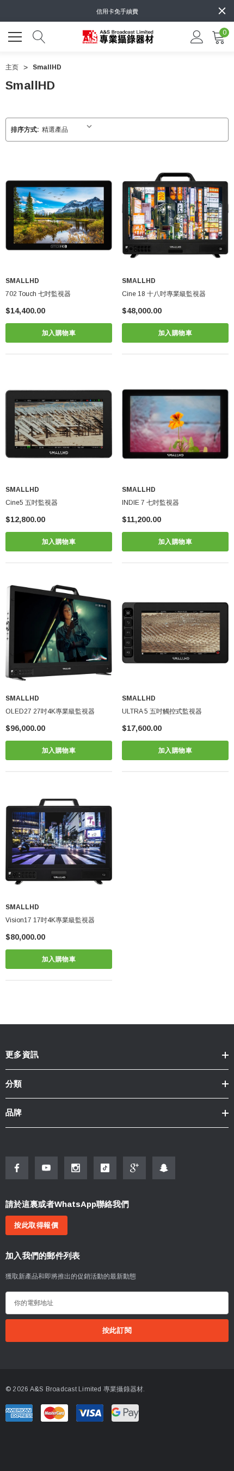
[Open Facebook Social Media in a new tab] (16, 1168)
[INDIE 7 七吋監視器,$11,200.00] (175, 424)
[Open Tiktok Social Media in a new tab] (105, 1168)
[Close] (222, 10)
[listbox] (69, 129)
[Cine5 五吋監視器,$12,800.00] (58, 424)
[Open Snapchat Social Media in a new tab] (163, 1168)
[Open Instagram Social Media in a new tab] (75, 1168)
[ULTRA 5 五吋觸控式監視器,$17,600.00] (175, 633)
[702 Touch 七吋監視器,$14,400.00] (58, 215)
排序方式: (25, 129)
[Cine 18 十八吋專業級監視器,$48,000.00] (175, 215)
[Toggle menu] (16, 35)
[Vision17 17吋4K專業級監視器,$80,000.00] (58, 841)
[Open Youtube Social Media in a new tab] (46, 1168)
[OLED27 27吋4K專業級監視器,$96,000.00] (58, 633)
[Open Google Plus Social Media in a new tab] (134, 1168)
